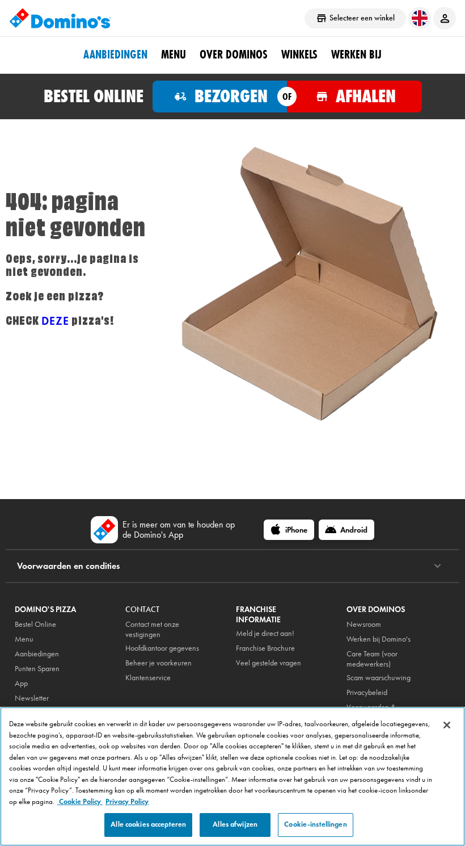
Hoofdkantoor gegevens (162, 648)
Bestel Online (35, 624)
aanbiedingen (115, 54)
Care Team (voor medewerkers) (372, 659)
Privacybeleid (366, 692)
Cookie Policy (80, 801)
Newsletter (32, 698)
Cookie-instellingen (315, 824)
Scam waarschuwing (378, 677)
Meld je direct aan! (265, 633)
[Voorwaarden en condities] (437, 566)
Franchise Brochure (265, 648)
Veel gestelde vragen (268, 663)
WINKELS (299, 54)
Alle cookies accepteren (148, 824)
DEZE (55, 321)
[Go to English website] (419, 18)
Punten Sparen (37, 668)
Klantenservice (148, 677)
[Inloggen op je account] (444, 18)
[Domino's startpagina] (60, 18)
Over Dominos (234, 54)
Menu (173, 54)
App (21, 683)
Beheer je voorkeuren (158, 663)
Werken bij (356, 54)
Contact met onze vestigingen (152, 629)
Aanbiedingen (37, 654)
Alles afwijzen (235, 824)
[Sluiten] (446, 725)
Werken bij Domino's (378, 639)
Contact (142, 609)
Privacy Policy (127, 801)
